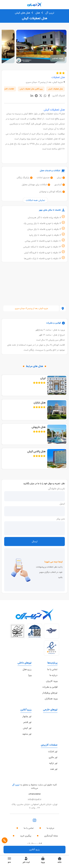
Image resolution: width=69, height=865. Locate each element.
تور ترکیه (53, 763)
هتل (38, 13)
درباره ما (53, 675)
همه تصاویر (57, 58)
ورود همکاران (51, 698)
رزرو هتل (27, 669)
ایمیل (62, 504)
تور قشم (27, 722)
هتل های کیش (22, 13)
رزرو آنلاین (34, 849)
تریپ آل (49, 13)
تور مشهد (26, 734)
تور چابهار (26, 716)
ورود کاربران (51, 681)
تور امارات (52, 751)
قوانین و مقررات (49, 687)
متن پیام (61, 519)
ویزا (29, 675)
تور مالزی (53, 757)
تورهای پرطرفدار (49, 693)
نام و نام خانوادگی (56, 489)
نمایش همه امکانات (35, 200)
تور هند (53, 769)
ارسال (34, 541)
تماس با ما (52, 669)
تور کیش (27, 728)
